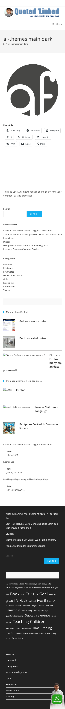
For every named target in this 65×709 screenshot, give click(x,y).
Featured (7, 264)
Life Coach (8, 268)
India (49, 601)
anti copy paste (44, 584)
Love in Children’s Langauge (46, 409)
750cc (21, 584)
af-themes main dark (18, 43)
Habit (23, 601)
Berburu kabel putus (32, 338)
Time (36, 628)
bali (7, 595)
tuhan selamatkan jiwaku (34, 634)
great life (12, 601)
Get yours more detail (33, 321)
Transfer (18, 634)
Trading (6, 290)
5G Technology (12, 584)
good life (52, 595)
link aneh (26, 606)
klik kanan (10, 606)
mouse (41, 606)
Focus (31, 593)
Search (6, 208)
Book (14, 593)
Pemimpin (13, 610)
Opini (5, 279)
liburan (18, 606)
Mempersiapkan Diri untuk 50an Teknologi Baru (25, 245)
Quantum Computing (14, 616)
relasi (53, 616)
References (8, 282)
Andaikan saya (31, 584)
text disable (26, 628)
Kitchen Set (8, 461)
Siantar (8, 622)
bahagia (54, 588)
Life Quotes (8, 271)
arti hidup (10, 588)
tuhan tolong (50, 634)
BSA (22, 595)
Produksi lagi (27, 610)
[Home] (4, 43)
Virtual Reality (17, 638)
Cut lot (20, 390)
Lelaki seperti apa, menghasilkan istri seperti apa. (26, 479)
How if (41, 601)
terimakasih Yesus (13, 628)
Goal (43, 593)
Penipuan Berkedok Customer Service (21, 249)
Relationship (9, 286)
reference (43, 615)
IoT (54, 601)
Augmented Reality (23, 588)
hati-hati (32, 601)
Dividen (6, 241)
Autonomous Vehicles (41, 588)
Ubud (8, 638)
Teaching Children (29, 621)
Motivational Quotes (13, 275)
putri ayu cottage (40, 610)
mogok (34, 606)
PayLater (49, 606)
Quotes (30, 615)
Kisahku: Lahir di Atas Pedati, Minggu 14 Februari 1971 (28, 230)
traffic (10, 633)
